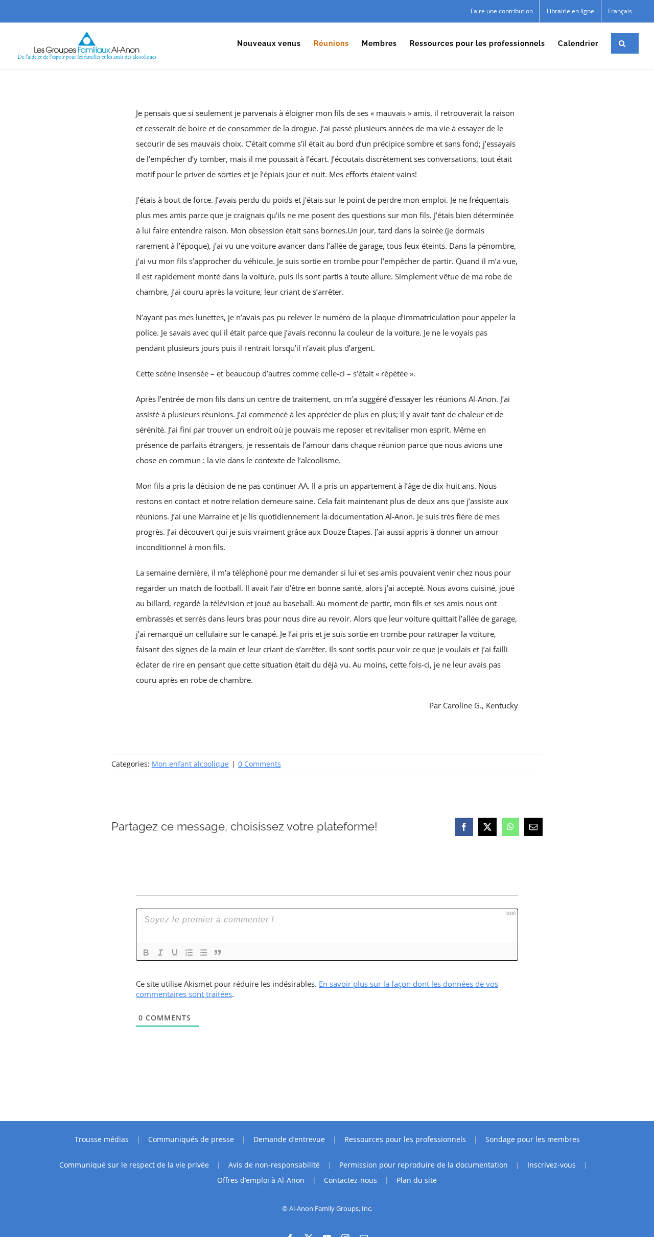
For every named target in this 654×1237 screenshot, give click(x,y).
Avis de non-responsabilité (274, 1165)
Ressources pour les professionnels (405, 1139)
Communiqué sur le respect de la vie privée (134, 1165)
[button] (622, 43)
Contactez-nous (350, 1180)
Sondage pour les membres (532, 1139)
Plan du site (416, 1180)
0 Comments (259, 764)
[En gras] (146, 952)
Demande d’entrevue (289, 1139)
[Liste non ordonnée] (203, 952)
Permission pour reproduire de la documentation (423, 1165)
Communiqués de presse (191, 1139)
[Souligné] (175, 952)
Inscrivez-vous (551, 1165)
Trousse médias (102, 1139)
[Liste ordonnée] (189, 952)
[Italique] (160, 952)
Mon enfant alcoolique (190, 764)
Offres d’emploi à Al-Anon (261, 1180)
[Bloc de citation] (218, 952)
